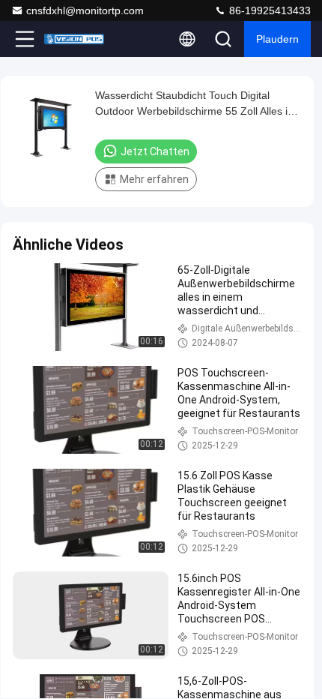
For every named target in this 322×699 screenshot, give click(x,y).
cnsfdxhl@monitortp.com (85, 10)
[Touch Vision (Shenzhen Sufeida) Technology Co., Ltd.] (74, 39)
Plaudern (277, 39)
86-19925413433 (268, 10)
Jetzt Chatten (155, 152)
